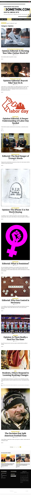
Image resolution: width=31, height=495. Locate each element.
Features (2, 462)
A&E (13, 19)
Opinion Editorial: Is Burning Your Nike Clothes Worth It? (15, 52)
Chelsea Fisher (13, 154)
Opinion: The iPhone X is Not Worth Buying (15, 211)
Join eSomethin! (26, 19)
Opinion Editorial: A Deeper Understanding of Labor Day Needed (15, 120)
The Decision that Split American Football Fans (15, 434)
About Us (20, 19)
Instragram (29, 1)
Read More (2, 92)
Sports (17, 19)
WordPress (11, 491)
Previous (11, 447)
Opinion (9, 19)
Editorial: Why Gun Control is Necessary (15, 301)
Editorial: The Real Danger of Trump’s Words (15, 157)
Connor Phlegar (13, 431)
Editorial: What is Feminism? (15, 263)
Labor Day (3, 130)
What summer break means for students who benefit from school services (7, 464)
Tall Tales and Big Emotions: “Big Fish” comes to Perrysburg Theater (23, 465)
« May (21, 484)
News (5, 19)
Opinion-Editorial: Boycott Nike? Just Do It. (15, 81)
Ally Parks (14, 335)
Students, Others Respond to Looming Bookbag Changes (15, 374)
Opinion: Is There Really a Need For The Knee (16, 338)
